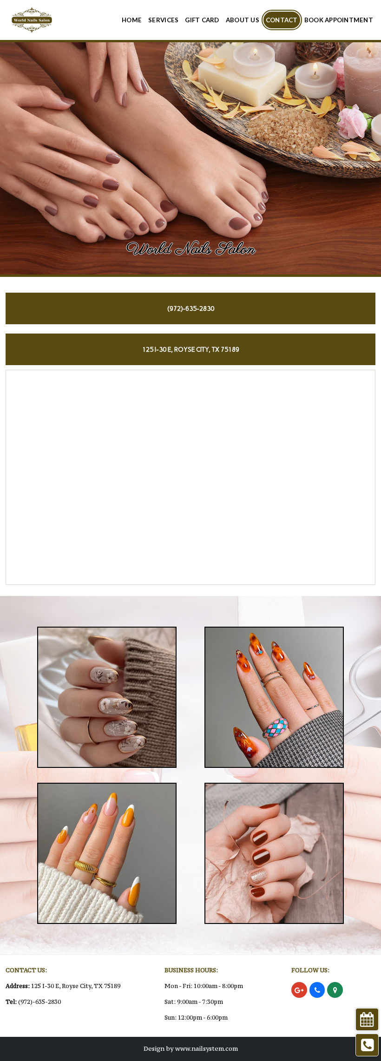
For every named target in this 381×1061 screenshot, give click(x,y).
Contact (282, 20)
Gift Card (202, 20)
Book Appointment (338, 20)
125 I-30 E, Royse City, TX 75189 (75, 985)
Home (132, 20)
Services (163, 20)
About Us (242, 20)
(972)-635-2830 (39, 1001)
